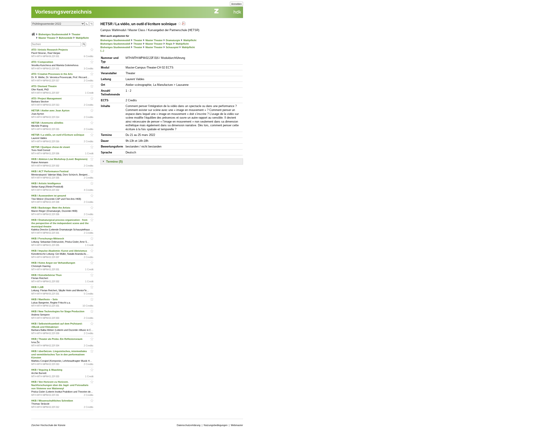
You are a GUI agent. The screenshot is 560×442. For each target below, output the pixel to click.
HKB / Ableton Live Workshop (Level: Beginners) (59, 159)
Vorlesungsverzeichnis (63, 12)
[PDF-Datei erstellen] (183, 24)
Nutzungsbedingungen (216, 425)
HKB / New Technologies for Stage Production (58, 311)
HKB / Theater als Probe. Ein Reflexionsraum (57, 339)
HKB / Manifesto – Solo (44, 299)
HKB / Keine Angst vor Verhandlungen (53, 262)
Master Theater (47, 38)
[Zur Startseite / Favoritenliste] (33, 34)
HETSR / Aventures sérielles (47, 122)
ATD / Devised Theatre (44, 86)
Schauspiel (172, 47)
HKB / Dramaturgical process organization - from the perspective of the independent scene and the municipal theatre (60, 223)
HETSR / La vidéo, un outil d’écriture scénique (58, 134)
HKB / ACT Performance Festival (50, 171)
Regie (169, 43)
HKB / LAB (37, 287)
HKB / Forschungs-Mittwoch (48, 238)
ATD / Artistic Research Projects (49, 49)
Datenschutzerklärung (188, 425)
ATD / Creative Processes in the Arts (52, 74)
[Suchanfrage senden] (84, 44)
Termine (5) (114, 161)
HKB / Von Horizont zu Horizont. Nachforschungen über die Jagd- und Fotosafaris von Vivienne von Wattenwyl (59, 385)
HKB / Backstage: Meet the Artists (51, 207)
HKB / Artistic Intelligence (46, 183)
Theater (76, 34)
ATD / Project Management (46, 98)
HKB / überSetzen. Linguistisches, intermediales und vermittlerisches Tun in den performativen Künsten (59, 354)
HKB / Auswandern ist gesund (49, 195)
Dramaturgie (173, 40)
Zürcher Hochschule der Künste (48, 425)
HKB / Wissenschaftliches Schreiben (52, 400)
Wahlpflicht (82, 38)
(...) (102, 50)
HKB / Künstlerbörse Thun (46, 275)
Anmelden (236, 4)
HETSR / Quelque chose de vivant (51, 147)
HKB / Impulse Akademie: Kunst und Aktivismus (59, 250)
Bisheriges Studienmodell (53, 34)
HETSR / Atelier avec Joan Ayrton (50, 110)
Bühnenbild (65, 38)
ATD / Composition (42, 62)
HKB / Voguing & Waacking (47, 369)
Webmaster (237, 425)
